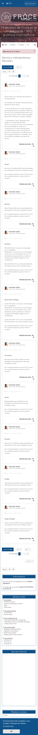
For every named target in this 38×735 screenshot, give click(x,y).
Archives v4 (7, 644)
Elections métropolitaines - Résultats (17, 59)
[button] (27, 76)
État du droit (8, 614)
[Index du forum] (19, 17)
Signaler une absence (11, 631)
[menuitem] (9, 3)
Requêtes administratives (12, 629)
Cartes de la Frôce (10, 624)
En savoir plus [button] (8, 726)
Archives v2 (7, 640)
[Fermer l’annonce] (34, 50)
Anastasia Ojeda (14, 84)
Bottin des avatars (10, 633)
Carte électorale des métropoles (15, 620)
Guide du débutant (10, 603)
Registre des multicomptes (13, 634)
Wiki (5, 605)
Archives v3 (7, 642)
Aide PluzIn (7, 607)
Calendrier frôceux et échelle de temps (17, 622)
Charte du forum (9, 602)
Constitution (8, 613)
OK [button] (11, 731)
